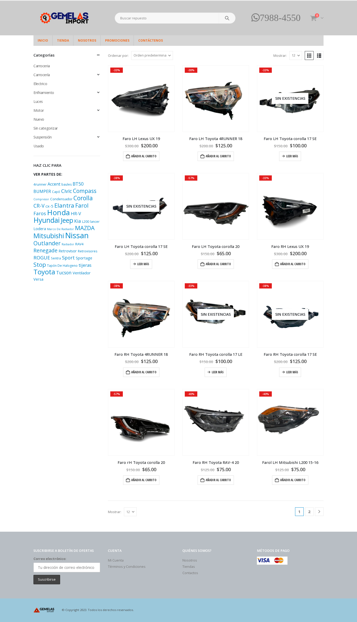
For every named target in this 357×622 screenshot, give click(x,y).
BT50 (78, 184)
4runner (40, 184)
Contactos (190, 573)
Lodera (39, 228)
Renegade (45, 250)
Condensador (61, 199)
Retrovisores (87, 251)
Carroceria (41, 65)
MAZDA (85, 228)
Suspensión (42, 137)
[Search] (227, 18)
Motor (38, 110)
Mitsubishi (48, 235)
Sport (68, 257)
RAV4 (79, 244)
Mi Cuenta (116, 560)
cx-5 (49, 206)
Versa (38, 279)
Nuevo (38, 119)
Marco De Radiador (60, 229)
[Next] (319, 511)
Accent (54, 184)
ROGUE (41, 257)
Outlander (47, 243)
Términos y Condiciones (127, 566)
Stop (39, 264)
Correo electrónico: (49, 559)
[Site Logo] (66, 18)
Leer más (292, 156)
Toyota (44, 271)
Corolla (83, 198)
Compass (84, 191)
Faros (39, 213)
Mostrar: (280, 55)
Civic (66, 191)
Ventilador (82, 272)
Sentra (56, 258)
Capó (56, 192)
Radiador (68, 244)
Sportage (84, 258)
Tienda (63, 40)
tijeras (85, 265)
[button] (309, 55)
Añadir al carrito (144, 156)
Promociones (117, 40)
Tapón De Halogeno (62, 265)
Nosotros (87, 40)
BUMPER (42, 191)
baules (66, 184)
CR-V (38, 205)
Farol (82, 205)
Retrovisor (68, 250)
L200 (85, 221)
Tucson (64, 272)
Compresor (41, 199)
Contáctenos (150, 40)
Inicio (43, 40)
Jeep (67, 220)
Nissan (77, 235)
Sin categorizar (45, 128)
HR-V (76, 213)
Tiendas (188, 566)
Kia (77, 221)
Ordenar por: (118, 55)
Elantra (64, 205)
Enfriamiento (43, 92)
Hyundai (46, 220)
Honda (58, 212)
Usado (38, 145)
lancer (95, 221)
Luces (38, 101)
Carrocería (41, 74)
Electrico (40, 83)
